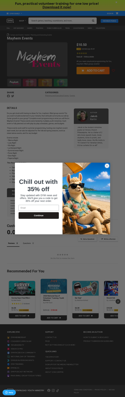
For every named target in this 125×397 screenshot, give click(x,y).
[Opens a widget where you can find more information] (9, 393)
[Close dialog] (107, 166)
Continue (38, 215)
